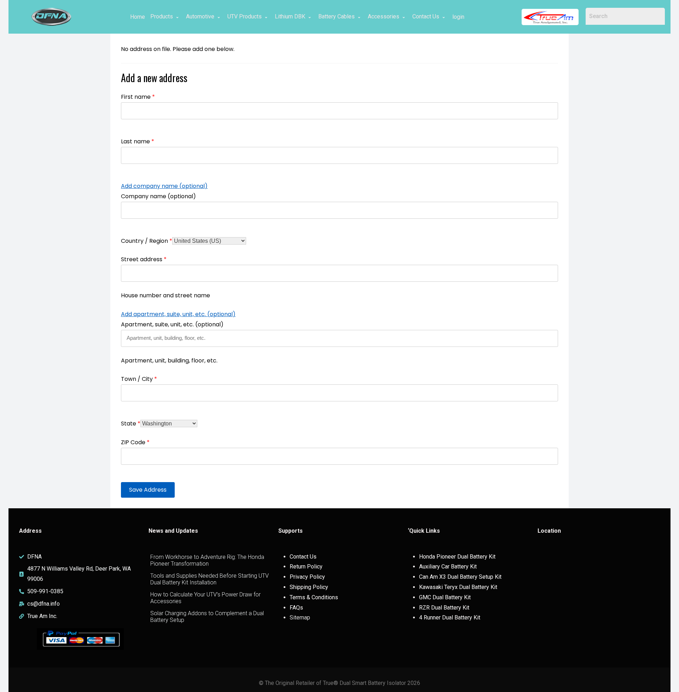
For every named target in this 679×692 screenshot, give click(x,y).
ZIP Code (135, 442)
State (130, 423)
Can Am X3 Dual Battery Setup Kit (460, 576)
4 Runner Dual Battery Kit (449, 617)
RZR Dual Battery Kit (444, 607)
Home (137, 16)
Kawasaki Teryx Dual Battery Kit (458, 587)
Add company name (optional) (164, 186)
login (458, 16)
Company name (158, 196)
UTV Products (244, 16)
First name (138, 97)
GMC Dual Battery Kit (445, 597)
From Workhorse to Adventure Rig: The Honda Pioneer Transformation (207, 560)
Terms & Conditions (314, 597)
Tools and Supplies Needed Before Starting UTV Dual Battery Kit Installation (209, 579)
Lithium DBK (290, 16)
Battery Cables (336, 16)
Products (161, 16)
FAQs (296, 607)
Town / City (139, 379)
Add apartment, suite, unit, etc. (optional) (178, 314)
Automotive (200, 16)
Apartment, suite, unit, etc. (172, 324)
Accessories (383, 16)
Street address (144, 259)
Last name (137, 141)
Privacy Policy (307, 576)
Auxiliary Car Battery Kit (448, 566)
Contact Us (425, 16)
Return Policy (306, 566)
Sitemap (300, 617)
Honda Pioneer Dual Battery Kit (457, 556)
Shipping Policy (309, 587)
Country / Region (146, 241)
